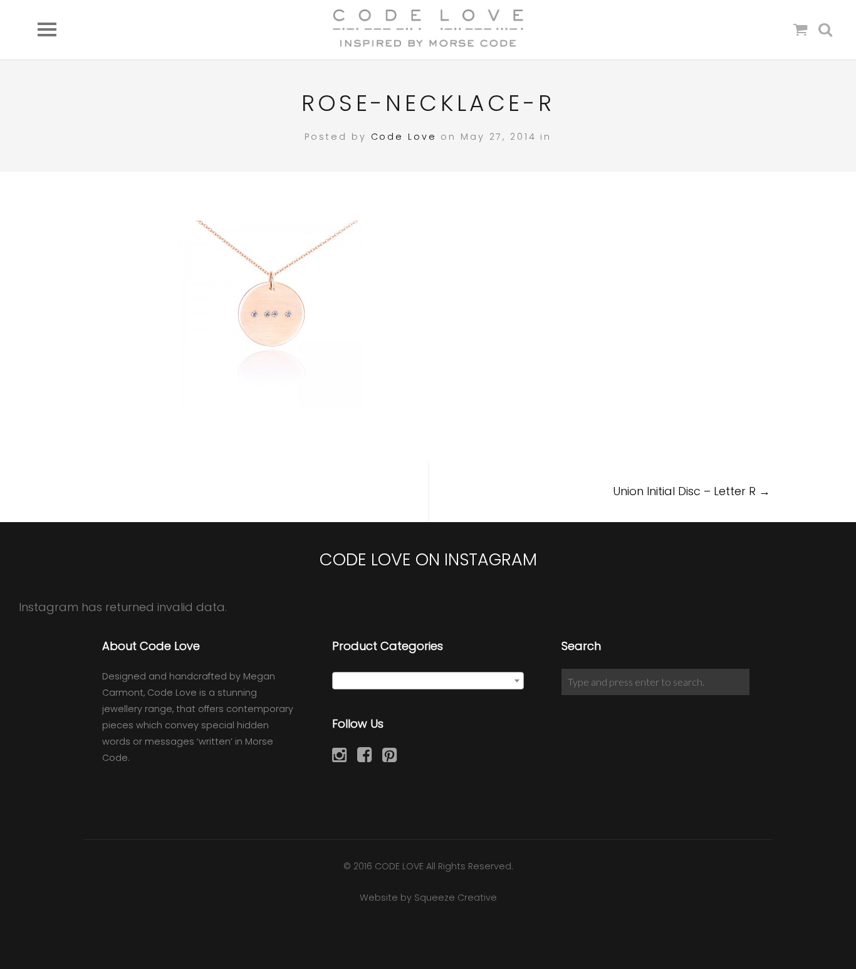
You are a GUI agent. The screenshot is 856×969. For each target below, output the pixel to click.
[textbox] (428, 681)
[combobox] (428, 680)
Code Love (404, 136)
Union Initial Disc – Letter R (691, 491)
